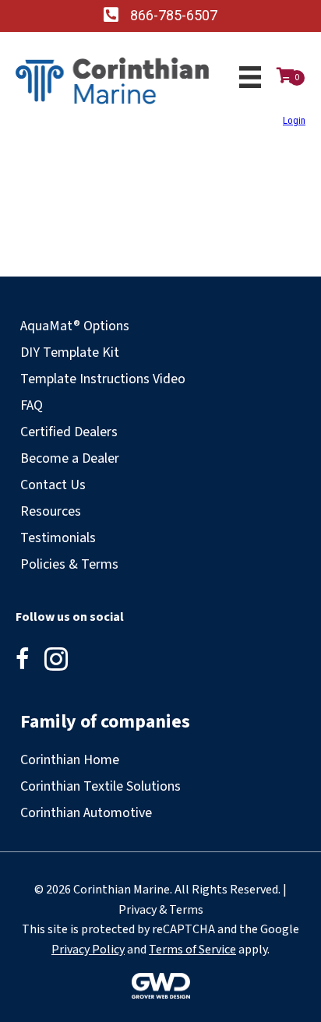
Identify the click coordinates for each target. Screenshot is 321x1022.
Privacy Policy (88, 949)
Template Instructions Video (102, 379)
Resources (50, 511)
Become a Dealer (69, 458)
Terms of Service (192, 949)
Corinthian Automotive (86, 813)
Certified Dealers (69, 432)
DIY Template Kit (69, 352)
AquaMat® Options (74, 326)
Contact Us (53, 485)
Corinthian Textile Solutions (100, 786)
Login (294, 120)
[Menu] (250, 77)
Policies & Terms (69, 564)
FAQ (31, 405)
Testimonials (58, 538)
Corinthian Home (69, 760)
